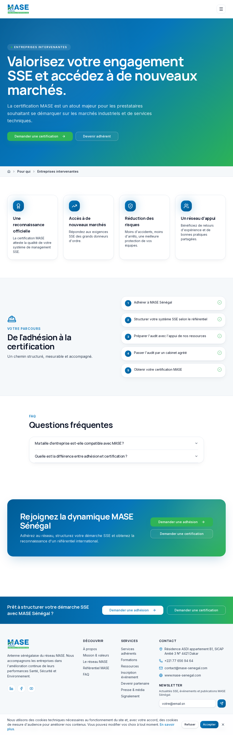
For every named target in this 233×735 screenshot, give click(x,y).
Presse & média (132, 690)
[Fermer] (223, 724)
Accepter (209, 724)
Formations (129, 660)
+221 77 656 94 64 (179, 661)
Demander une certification (36, 136)
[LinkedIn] (11, 688)
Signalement (130, 696)
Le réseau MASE (95, 662)
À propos (90, 649)
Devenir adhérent (97, 136)
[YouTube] (31, 688)
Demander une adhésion (178, 522)
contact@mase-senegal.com (186, 668)
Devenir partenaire (135, 683)
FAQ (86, 674)
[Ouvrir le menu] (221, 9)
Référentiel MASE (96, 668)
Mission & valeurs (96, 655)
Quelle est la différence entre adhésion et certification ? (81, 456)
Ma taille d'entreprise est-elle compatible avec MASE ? (79, 443)
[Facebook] (21, 688)
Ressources (130, 666)
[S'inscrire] (222, 703)
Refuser (190, 724)
